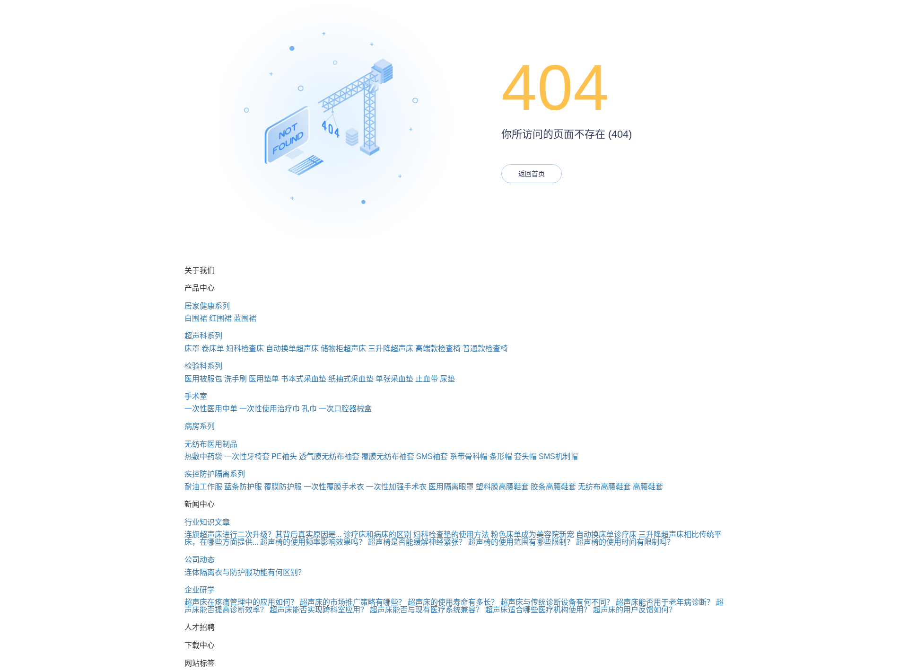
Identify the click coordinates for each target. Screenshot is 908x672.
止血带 (426, 379)
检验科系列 (203, 366)
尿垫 (447, 379)
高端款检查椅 (438, 349)
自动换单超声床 (292, 349)
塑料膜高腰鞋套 (502, 487)
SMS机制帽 (558, 456)
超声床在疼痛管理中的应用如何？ (241, 602)
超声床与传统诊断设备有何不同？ (557, 602)
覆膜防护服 (283, 487)
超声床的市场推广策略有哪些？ (353, 602)
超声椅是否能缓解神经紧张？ (417, 542)
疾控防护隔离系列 (214, 474)
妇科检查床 (245, 349)
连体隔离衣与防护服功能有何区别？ (245, 572)
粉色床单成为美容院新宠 (532, 535)
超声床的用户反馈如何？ (634, 610)
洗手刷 (235, 379)
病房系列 (199, 426)
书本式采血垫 (303, 379)
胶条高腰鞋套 (553, 487)
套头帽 (525, 456)
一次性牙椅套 (247, 456)
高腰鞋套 (648, 487)
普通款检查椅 (485, 349)
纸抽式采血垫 (351, 379)
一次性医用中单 (210, 409)
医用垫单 (264, 379)
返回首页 (531, 173)
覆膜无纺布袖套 (387, 456)
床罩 (192, 349)
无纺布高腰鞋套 (604, 487)
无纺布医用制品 (210, 444)
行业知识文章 (207, 522)
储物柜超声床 (343, 349)
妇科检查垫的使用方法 (451, 535)
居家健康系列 (207, 306)
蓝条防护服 (243, 487)
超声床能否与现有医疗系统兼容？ (426, 610)
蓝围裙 (245, 318)
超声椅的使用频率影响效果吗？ (313, 542)
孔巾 (309, 409)
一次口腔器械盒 (345, 409)
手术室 (195, 396)
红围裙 (220, 318)
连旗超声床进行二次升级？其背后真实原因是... (262, 535)
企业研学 (199, 590)
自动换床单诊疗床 (606, 535)
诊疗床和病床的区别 (377, 535)
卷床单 (212, 349)
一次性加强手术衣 (396, 487)
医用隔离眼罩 (451, 487)
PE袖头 (284, 456)
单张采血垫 (394, 379)
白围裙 (195, 318)
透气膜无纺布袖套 (329, 456)
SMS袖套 (432, 456)
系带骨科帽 (469, 456)
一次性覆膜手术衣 (334, 487)
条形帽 (500, 456)
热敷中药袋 (203, 456)
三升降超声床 (390, 349)
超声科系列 (203, 336)
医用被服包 (203, 379)
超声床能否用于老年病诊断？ (665, 602)
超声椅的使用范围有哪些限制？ (521, 542)
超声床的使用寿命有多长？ (453, 602)
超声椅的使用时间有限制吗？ (625, 542)
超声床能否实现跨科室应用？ (319, 610)
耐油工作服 (203, 487)
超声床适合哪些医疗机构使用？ (538, 610)
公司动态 (199, 560)
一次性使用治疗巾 (269, 409)
